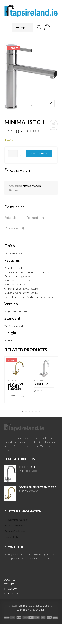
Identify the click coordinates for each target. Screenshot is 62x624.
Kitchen (26, 185)
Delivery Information (15, 519)
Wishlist (9, 584)
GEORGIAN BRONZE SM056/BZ (15, 386)
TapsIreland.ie (25, 605)
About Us (9, 579)
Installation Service (14, 525)
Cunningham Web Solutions (31, 609)
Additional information (24, 217)
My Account (11, 589)
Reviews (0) (14, 228)
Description (14, 207)
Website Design (41, 605)
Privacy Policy (12, 536)
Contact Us (11, 593)
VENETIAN (41, 383)
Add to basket (39, 153)
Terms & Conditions (14, 531)
